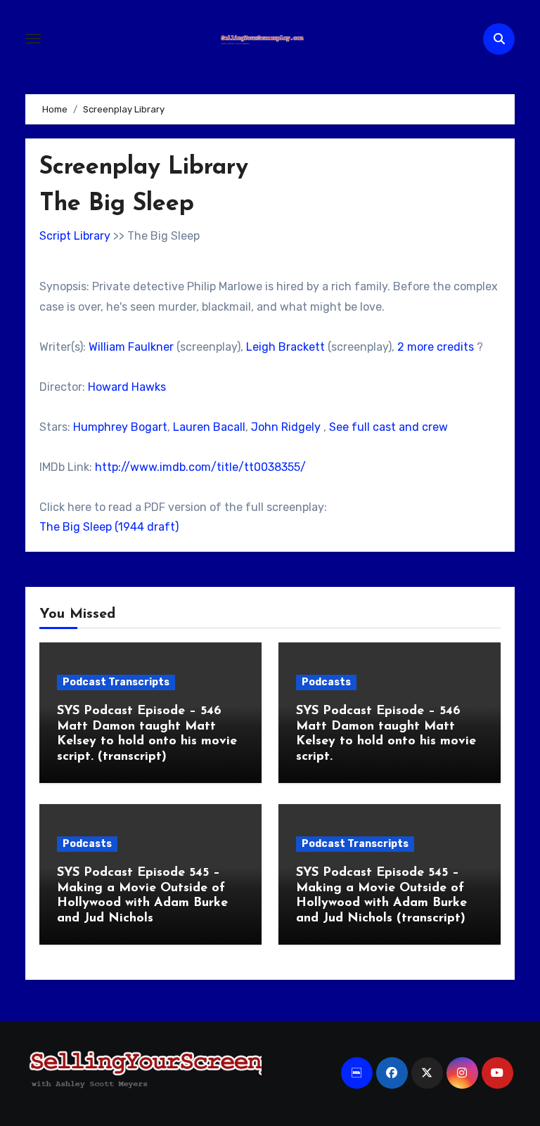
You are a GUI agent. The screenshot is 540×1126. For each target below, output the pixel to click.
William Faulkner (131, 347)
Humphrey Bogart (120, 427)
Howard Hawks (127, 387)
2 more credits (435, 347)
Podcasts (326, 682)
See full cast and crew (388, 427)
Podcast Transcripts (116, 682)
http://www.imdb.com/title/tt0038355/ (200, 467)
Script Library (74, 235)
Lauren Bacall (209, 427)
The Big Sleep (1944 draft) (109, 526)
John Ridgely (286, 427)
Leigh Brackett (285, 347)
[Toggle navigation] (33, 39)
